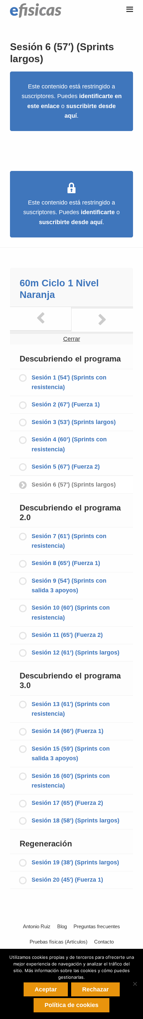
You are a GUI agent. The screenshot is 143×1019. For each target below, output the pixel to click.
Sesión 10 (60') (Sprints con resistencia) (71, 612)
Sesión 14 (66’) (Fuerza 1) (67, 731)
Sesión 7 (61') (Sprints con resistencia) (69, 541)
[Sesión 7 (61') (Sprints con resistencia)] (102, 320)
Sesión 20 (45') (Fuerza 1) (67, 879)
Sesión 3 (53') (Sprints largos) (74, 422)
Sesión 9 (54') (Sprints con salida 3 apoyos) (69, 585)
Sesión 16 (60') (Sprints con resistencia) (71, 781)
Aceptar (46, 989)
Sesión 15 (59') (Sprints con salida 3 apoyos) (71, 753)
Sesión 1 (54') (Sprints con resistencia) (69, 382)
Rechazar (95, 989)
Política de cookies (71, 1005)
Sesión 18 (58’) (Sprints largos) (75, 820)
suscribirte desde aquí (70, 222)
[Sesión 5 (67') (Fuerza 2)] (41, 318)
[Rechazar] (134, 983)
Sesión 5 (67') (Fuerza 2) (66, 466)
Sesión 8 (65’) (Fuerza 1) (66, 563)
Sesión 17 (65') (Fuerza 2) (67, 803)
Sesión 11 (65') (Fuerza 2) (67, 635)
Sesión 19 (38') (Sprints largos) (75, 862)
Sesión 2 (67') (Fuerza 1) (66, 404)
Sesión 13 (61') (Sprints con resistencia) (71, 709)
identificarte (98, 212)
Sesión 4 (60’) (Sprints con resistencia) (69, 444)
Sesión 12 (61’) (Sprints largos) (75, 652)
